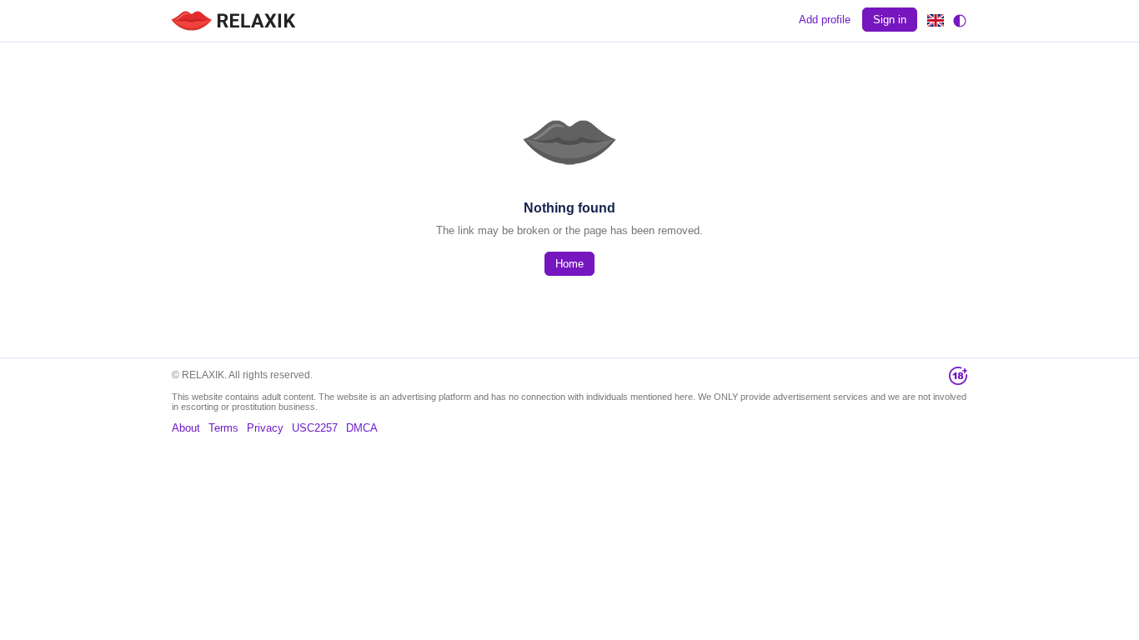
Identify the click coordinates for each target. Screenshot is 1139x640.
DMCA (362, 428)
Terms (223, 428)
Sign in (889, 19)
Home (569, 264)
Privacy (265, 428)
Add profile (824, 19)
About (186, 428)
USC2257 (315, 428)
